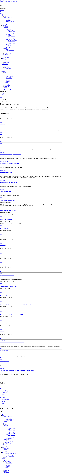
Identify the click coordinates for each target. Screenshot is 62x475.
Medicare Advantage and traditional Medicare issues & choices (12, 314)
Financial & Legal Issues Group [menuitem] (10, 39)
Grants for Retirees (6, 467)
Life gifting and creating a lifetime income (8, 352)
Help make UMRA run (7, 443)
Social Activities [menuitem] (6, 48)
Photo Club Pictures (10, 436)
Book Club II (8, 429)
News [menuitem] (3, 58)
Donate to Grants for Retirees (4, 406)
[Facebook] (31, 388)
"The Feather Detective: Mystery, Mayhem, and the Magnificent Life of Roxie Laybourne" (17, 370)
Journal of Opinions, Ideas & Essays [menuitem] (9, 51)
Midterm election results (4, 361)
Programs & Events (5, 444)
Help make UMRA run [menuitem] (7, 53)
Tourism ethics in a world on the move (7, 200)
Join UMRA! (6, 424)
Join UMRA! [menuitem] (6, 27)
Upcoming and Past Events (11, 428)
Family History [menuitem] (10, 37)
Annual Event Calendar (5, 399)
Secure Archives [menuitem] (8, 81)
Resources (3, 458)
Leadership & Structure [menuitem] (9, 19)
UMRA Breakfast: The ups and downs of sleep (9, 145)
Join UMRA (2, 10)
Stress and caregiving (4, 323)
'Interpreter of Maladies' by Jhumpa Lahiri (8, 286)
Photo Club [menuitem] (7, 44)
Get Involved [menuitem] (4, 25)
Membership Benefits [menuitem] (7, 73)
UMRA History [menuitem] (6, 23)
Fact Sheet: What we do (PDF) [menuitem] (8, 17)
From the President (6, 448)
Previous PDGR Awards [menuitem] (9, 69)
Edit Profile (5, 471)
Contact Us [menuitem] (5, 24)
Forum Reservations (5, 401)
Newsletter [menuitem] (5, 63)
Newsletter (5, 451)
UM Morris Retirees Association (10, 438)
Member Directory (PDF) (7, 459)
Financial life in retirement (5, 228)
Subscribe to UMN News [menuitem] (7, 62)
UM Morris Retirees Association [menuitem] (10, 47)
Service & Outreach (5, 452)
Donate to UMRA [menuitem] (6, 86)
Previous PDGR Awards (9, 455)
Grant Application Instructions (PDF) (11, 456)
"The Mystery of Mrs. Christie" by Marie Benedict (9, 256)
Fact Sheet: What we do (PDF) (8, 416)
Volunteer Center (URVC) (9, 420)
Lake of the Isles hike (4, 135)
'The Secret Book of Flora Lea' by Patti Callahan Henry (10, 154)
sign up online (5, 109)
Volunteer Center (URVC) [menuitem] (9, 22)
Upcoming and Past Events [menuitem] (11, 31)
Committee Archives (9, 463)
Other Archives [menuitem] (8, 80)
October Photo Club (4, 237)
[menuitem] (2, 14)
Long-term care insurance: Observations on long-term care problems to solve (14, 295)
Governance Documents (7, 461)
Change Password (6, 472)
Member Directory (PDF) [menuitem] (7, 89)
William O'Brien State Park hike (6, 219)
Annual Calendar (6, 446)
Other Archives (8, 465)
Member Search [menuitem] (6, 88)
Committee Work (4, 392)
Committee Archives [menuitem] (9, 78)
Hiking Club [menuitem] (9, 42)
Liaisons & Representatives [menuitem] (10, 21)
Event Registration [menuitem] (6, 56)
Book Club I (7, 427)
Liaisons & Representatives (10, 419)
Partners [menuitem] (5, 70)
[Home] (2, 414)
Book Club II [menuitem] (8, 34)
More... (1, 122)
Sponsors (5, 421)
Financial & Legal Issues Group (10, 432)
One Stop (3, 3)
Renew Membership (7, 469)
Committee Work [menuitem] (8, 20)
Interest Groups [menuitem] (8, 28)
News (3, 94)
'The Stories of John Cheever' (5, 191)
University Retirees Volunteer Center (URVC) (10, 453)
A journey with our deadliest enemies (7, 275)
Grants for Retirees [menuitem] (6, 67)
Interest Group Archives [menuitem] (9, 79)
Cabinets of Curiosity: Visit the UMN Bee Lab (8, 182)
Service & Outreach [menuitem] (5, 64)
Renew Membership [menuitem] (7, 85)
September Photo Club (4, 116)
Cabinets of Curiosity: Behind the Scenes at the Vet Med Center (12, 342)
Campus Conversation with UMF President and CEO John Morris (12, 246)
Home (3, 93)
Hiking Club (7, 434)
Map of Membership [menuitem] (7, 74)
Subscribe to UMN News (7, 450)
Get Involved (4, 423)
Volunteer (1, 11)
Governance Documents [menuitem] (7, 75)
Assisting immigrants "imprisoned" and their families (10, 163)
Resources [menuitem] (3, 71)
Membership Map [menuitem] (6, 18)
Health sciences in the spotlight (6, 172)
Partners (5, 457)
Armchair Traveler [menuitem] (8, 29)
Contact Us (3, 403)
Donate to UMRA (3, 397)
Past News (5, 449)
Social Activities (6, 439)
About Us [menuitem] (3, 15)
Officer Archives (8, 462)
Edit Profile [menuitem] (5, 87)
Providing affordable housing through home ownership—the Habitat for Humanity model (17, 304)
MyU (3, 411)
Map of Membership (7, 460)
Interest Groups (6, 425)
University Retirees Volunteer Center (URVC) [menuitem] (10, 65)
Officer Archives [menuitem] (8, 77)
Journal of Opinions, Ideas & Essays (9, 441)
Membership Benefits (5, 390)
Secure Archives (8, 466)
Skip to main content (3, 0)
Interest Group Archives (9, 464)
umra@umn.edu (2, 381)
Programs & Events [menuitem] (5, 54)
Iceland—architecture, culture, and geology (8, 210)
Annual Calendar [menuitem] (6, 57)
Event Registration (6, 445)
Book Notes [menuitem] (5, 61)
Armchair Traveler (8, 426)
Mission (3, 394)
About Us (3, 415)
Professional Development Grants (7, 391)
